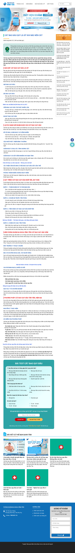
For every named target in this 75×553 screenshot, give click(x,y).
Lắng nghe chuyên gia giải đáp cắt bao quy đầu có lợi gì (64, 85)
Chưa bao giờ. (34, 398)
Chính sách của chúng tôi (40, 515)
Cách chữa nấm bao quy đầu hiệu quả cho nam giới (63, 113)
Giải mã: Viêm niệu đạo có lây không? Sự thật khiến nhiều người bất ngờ (63, 100)
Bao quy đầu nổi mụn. (36, 371)
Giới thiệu (50, 4)
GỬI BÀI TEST (20, 419)
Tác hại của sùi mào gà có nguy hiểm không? (63, 77)
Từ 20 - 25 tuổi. (13, 406)
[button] (2, 20)
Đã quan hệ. (12, 398)
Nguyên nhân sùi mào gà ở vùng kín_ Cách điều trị (63, 90)
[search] (70, 3)
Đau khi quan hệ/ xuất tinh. (37, 379)
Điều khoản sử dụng (39, 513)
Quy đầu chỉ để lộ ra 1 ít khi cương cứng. (16, 391)
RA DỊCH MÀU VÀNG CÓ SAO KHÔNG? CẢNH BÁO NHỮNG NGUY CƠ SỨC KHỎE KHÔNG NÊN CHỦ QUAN (63, 50)
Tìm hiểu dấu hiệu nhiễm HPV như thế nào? (63, 68)
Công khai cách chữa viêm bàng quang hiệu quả (63, 94)
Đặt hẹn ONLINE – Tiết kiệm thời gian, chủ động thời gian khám (20, 220)
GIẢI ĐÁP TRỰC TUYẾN (35, 419)
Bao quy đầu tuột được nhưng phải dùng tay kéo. (17, 379)
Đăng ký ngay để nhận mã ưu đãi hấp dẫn (14, 286)
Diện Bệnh (29, 4)
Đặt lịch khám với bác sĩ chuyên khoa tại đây (28, 264)
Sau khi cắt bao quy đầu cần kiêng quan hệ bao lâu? (17, 344)
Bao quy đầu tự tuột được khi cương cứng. (39, 391)
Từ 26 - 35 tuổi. (35, 403)
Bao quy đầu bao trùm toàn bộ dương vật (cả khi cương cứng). (39, 375)
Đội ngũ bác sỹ (40, 4)
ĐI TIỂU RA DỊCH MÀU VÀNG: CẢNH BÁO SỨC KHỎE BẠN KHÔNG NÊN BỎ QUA (63, 57)
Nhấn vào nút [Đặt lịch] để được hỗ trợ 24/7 (15, 104)
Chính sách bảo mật (39, 510)
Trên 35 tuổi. (34, 406)
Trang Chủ (20, 4)
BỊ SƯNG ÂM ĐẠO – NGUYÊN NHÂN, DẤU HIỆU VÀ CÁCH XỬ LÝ (63, 63)
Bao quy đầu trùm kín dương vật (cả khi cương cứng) (17, 371)
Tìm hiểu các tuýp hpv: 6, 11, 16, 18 (63, 72)
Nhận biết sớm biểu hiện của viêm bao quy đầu (63, 81)
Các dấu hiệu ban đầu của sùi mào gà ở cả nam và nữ (63, 105)
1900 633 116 (13, 515)
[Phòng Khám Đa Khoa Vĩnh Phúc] (8, 3)
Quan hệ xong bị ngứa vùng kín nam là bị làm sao (63, 109)
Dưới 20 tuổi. (12, 403)
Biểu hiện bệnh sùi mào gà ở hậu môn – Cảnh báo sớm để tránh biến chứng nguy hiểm (63, 44)
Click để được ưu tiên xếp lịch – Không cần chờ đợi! (17, 162)
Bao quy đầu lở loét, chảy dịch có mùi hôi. (39, 387)
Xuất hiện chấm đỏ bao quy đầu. (17, 386)
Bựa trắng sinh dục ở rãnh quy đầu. (18, 375)
